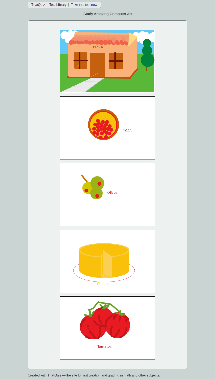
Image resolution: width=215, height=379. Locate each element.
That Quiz (54, 375)
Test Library (58, 4)
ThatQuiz (38, 4)
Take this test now (84, 4)
